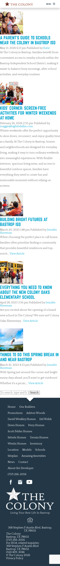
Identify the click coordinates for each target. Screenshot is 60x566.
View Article (17, 253)
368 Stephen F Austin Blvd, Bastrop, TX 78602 (30, 529)
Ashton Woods (35, 413)
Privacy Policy (14, 558)
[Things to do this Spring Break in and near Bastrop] (11, 350)
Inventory (36, 443)
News (11, 462)
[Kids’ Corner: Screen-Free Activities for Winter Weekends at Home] (11, 104)
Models (27, 449)
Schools (40, 449)
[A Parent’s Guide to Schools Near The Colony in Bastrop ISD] (11, 33)
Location (13, 449)
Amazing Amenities (34, 456)
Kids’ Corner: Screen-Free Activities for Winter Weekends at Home (28, 113)
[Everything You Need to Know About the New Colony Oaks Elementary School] (11, 283)
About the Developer (21, 468)
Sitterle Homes (17, 437)
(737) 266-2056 (17, 474)
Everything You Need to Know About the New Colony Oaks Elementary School (26, 292)
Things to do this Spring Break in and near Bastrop (29, 357)
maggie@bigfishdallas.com (16, 126)
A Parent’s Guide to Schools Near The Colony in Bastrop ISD (28, 40)
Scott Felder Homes (20, 431)
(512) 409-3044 (15, 552)
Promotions (15, 413)
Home (12, 406)
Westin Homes (17, 443)
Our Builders (27, 406)
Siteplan (13, 456)
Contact (23, 462)
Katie (46, 48)
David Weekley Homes (22, 419)
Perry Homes (36, 425)
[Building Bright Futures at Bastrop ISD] (11, 215)
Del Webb (45, 419)
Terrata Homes (39, 437)
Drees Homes (16, 425)
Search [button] (34, 392)
